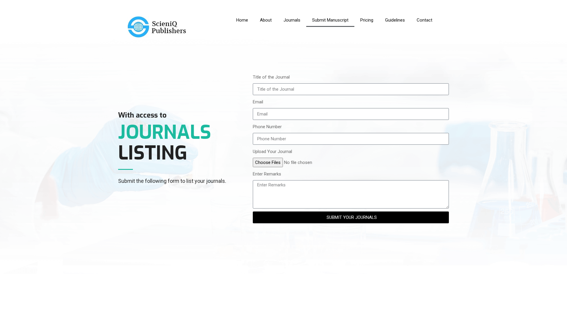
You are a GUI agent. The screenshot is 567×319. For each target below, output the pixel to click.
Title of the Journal (271, 77)
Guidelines (395, 20)
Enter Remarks (267, 174)
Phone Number (267, 126)
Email (258, 102)
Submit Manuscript (330, 20)
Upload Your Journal (272, 151)
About (266, 20)
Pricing (366, 20)
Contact (424, 20)
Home (242, 20)
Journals (292, 20)
